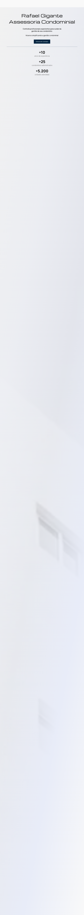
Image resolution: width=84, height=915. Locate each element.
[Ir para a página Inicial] (18, 4)
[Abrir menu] (76, 3)
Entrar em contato (64, 4)
